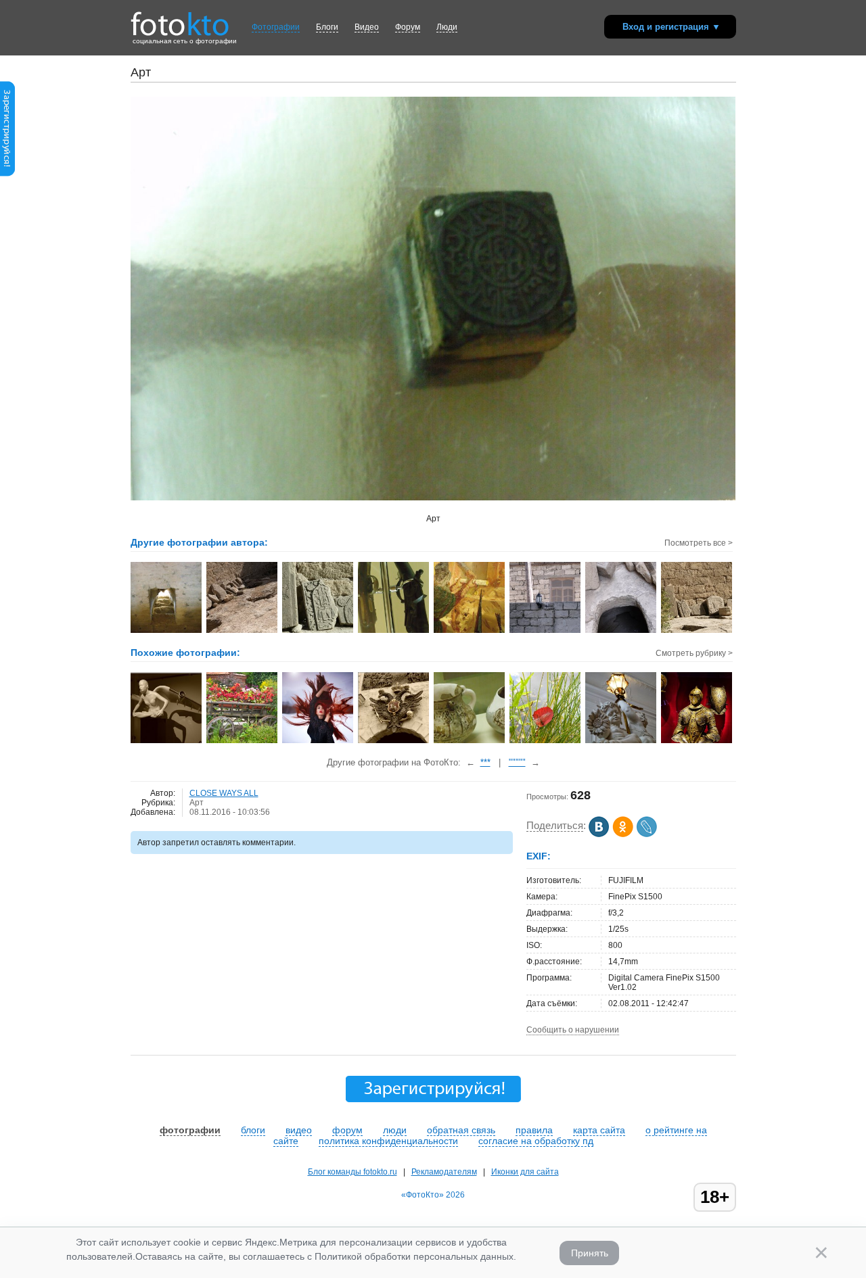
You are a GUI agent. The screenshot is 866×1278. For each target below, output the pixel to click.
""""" (517, 762)
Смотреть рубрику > (694, 653)
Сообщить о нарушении (572, 1030)
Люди (446, 27)
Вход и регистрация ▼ (671, 27)
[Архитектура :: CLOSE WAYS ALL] (242, 631)
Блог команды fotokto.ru (352, 1172)
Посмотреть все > (698, 543)
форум (347, 1130)
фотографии (190, 1130)
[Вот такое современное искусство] (167, 742)
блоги (253, 1130)
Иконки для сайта (525, 1172)
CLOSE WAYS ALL (223, 793)
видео (299, 1130)
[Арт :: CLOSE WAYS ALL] (167, 631)
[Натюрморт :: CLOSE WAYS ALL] (394, 631)
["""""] (470, 742)
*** (485, 762)
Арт (196, 802)
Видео (367, 27)
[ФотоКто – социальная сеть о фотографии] (180, 19)
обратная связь (461, 1130)
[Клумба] (242, 742)
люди (395, 1130)
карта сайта (599, 1130)
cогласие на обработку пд (535, 1140)
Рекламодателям (444, 1172)
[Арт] (318, 742)
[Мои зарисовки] (545, 742)
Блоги (327, 27)
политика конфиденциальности (388, 1140)
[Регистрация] (7, 174)
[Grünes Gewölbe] (621, 742)
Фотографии (276, 27)
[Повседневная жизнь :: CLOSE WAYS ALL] (545, 631)
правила (534, 1130)
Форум (407, 27)
